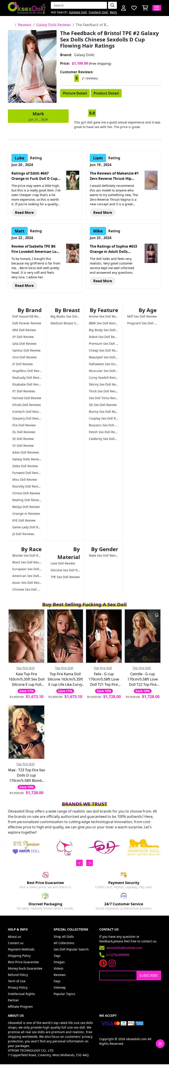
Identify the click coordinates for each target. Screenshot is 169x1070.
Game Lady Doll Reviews (27, 527)
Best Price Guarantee (23, 962)
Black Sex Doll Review (27, 562)
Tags (57, 956)
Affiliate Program (20, 1006)
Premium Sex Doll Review (103, 343)
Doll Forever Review (26, 323)
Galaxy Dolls (84, 54)
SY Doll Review (23, 445)
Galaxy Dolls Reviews (53, 24)
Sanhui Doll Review (26, 350)
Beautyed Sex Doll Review (103, 357)
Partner (13, 1000)
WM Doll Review (24, 330)
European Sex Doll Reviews (27, 569)
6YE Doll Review (23, 520)
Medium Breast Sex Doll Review (65, 323)
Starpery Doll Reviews (27, 418)
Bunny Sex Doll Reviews (103, 411)
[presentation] (79, 863)
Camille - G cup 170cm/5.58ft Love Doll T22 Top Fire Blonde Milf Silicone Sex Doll (142, 679)
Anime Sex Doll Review (103, 316)
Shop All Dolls (64, 936)
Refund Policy (18, 975)
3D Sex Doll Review (103, 405)
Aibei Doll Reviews (25, 452)
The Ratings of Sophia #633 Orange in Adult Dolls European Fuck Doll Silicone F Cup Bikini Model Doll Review (114, 249)
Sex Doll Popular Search (71, 949)
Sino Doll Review (24, 357)
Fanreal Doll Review (26, 398)
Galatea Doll (78, 12)
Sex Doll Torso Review (103, 398)
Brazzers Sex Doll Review (103, 425)
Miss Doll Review (24, 479)
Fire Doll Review (24, 425)
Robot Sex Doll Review (103, 337)
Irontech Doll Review (27, 411)
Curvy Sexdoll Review (103, 377)
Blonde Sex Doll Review (27, 555)
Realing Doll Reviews (27, 500)
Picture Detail (75, 93)
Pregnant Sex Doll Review (142, 323)
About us (14, 936)
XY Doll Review (23, 337)
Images (59, 962)
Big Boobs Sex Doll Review (65, 316)
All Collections (64, 943)
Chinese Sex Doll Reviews (27, 589)
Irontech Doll (98, 12)
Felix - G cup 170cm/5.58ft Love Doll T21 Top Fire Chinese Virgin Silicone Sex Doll (104, 679)
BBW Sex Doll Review (103, 323)
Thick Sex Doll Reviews (103, 391)
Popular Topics (64, 994)
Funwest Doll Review (27, 473)
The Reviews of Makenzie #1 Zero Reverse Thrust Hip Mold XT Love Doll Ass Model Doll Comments (114, 176)
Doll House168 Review (27, 316)
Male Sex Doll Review (103, 555)
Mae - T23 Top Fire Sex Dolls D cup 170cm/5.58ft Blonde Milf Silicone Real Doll (26, 775)
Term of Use (17, 981)
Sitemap (60, 987)
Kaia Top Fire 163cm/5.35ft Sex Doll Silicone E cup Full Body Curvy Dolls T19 (26, 679)
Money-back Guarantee (25, 968)
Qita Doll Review (24, 343)
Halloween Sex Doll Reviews (103, 364)
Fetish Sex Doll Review (103, 432)
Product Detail (106, 93)
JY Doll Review (22, 364)
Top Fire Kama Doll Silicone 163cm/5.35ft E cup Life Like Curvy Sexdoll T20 (65, 679)
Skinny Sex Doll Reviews (103, 384)
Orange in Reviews (26, 513)
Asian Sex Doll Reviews (27, 583)
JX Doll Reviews (23, 534)
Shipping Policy (19, 956)
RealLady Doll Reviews (27, 377)
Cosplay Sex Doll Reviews (103, 418)
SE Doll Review (23, 439)
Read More (24, 212)
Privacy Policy (18, 987)
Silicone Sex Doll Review (65, 570)
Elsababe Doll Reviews (27, 384)
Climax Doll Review (26, 493)
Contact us (16, 943)
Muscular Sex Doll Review (103, 371)
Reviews (24, 24)
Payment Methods (21, 949)
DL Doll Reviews (23, 432)
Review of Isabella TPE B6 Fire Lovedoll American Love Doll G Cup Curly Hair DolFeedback (36, 249)
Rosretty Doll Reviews (27, 486)
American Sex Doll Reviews (27, 576)
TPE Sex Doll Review (65, 577)
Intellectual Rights (21, 994)
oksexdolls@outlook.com (124, 948)
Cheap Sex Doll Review (103, 350)
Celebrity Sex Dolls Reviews (103, 439)
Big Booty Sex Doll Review (103, 330)
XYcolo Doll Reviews (26, 405)
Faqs (57, 981)
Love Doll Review (63, 563)
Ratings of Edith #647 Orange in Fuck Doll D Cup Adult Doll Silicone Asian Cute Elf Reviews (34, 176)
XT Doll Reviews (23, 391)
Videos (58, 968)
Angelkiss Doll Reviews (27, 371)
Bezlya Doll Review (26, 507)
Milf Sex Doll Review (142, 316)
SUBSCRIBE (148, 975)
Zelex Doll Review (25, 466)
